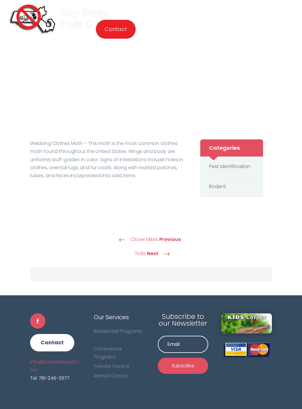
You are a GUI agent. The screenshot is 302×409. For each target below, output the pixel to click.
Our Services (135, 9)
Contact (116, 29)
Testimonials (247, 9)
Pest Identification (229, 166)
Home (103, 9)
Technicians (180, 9)
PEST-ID (213, 9)
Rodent (217, 186)
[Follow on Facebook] (37, 321)
